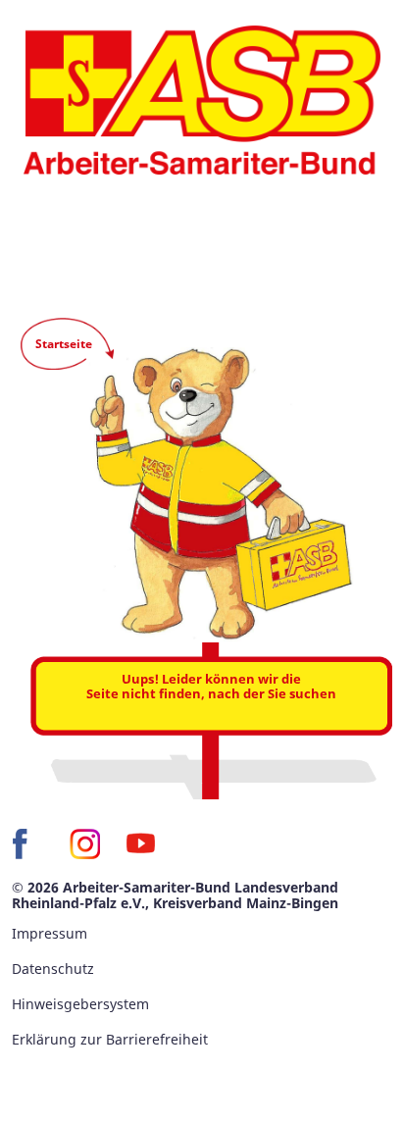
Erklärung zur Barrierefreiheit (110, 1039)
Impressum (49, 933)
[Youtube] (141, 844)
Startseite (63, 343)
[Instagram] (84, 844)
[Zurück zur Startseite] (202, 100)
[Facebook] (27, 844)
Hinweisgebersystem (80, 1004)
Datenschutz (53, 968)
